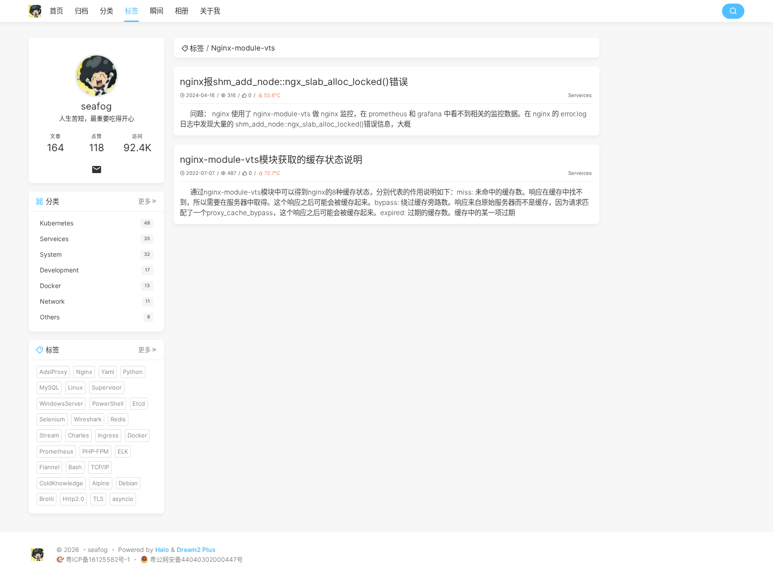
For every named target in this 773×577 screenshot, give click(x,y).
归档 (81, 11)
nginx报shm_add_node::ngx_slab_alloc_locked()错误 (294, 81)
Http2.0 (73, 498)
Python (133, 371)
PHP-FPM (95, 451)
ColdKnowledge (61, 483)
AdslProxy (53, 371)
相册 (181, 11)
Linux (75, 387)
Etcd (138, 403)
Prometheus (56, 451)
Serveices (580, 95)
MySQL (49, 387)
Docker (137, 435)
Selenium (52, 419)
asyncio (122, 498)
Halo (162, 549)
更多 (144, 201)
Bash (75, 467)
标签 (131, 11)
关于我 (210, 11)
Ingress (108, 435)
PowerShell (107, 403)
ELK (123, 451)
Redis (118, 419)
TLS (98, 498)
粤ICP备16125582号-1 (99, 559)
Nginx (84, 371)
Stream (49, 435)
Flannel (49, 467)
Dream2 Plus (196, 549)
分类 (106, 11)
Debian (128, 483)
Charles (78, 435)
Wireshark (88, 419)
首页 (56, 11)
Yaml (107, 371)
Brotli (46, 498)
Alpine (101, 483)
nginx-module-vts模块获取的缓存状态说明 (271, 159)
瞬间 (156, 11)
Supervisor (107, 387)
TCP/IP (100, 467)
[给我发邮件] (96, 169)
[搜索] (733, 11)
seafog (98, 549)
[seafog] (37, 11)
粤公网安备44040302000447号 (196, 559)
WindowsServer (61, 403)
